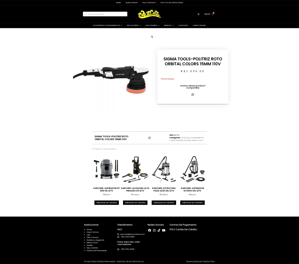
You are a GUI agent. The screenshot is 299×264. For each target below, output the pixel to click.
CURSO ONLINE (199, 25)
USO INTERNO (151, 25)
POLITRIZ (187, 140)
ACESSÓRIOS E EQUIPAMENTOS (106, 25)
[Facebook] (150, 230)
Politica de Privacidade (172, 3)
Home (118, 3)
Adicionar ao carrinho (106, 202)
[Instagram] (154, 230)
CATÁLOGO (183, 25)
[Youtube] (164, 230)
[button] (152, 37)
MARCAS (167, 25)
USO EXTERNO (133, 25)
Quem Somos (132, 3)
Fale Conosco (149, 3)
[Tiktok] (159, 230)
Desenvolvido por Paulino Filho (200, 261)
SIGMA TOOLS (197, 140)
